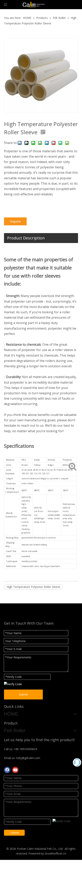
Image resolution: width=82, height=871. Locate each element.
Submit (23, 694)
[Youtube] (15, 770)
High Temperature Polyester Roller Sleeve (33, 587)
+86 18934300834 (25, 749)
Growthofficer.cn (55, 853)
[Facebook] (7, 770)
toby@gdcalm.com (28, 758)
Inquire (15, 221)
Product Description (26, 238)
